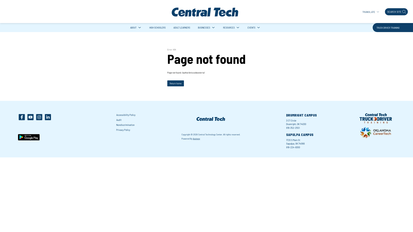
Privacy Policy (123, 129)
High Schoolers (157, 27)
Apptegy (196, 138)
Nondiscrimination (125, 124)
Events (251, 27)
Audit (118, 119)
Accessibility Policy (126, 114)
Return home (175, 83)
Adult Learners (181, 27)
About (133, 27)
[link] (393, 27)
